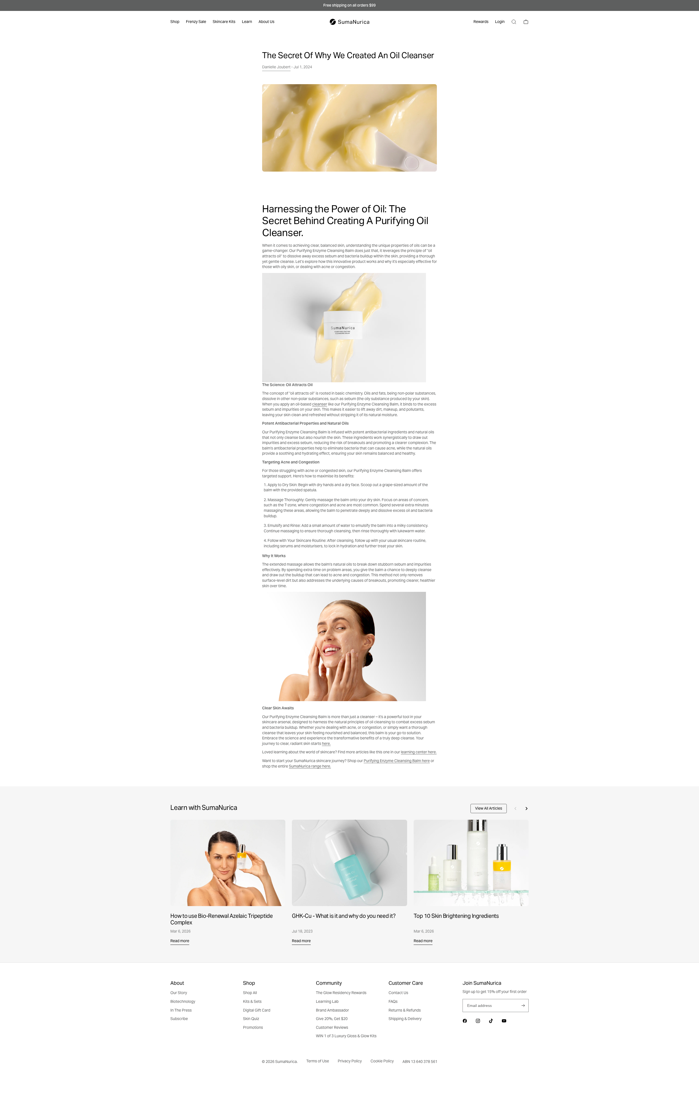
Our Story (178, 992)
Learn (247, 21)
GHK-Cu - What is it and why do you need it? (343, 915)
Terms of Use (317, 1061)
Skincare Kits (224, 21)
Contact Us (398, 992)
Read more (179, 940)
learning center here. (419, 752)
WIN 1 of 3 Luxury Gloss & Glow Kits (346, 1035)
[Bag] (526, 22)
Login (500, 21)
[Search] (514, 22)
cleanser (319, 404)
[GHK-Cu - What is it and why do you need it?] (349, 863)
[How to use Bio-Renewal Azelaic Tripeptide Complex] (227, 863)
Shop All (250, 992)
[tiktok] (491, 1021)
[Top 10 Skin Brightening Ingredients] (471, 863)
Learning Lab (327, 1001)
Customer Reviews (332, 1027)
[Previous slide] (515, 808)
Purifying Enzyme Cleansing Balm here (397, 760)
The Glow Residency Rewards (341, 992)
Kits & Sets (252, 1001)
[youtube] (504, 1021)
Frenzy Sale (196, 21)
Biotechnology (182, 1001)
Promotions (253, 1027)
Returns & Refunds (405, 1010)
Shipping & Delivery (405, 1018)
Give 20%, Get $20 (332, 1018)
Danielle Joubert (276, 66)
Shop (174, 21)
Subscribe (523, 1005)
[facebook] (465, 1021)
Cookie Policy (382, 1061)
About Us (266, 21)
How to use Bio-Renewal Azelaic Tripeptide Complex (221, 919)
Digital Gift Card (256, 1010)
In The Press (181, 1010)
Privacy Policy (350, 1061)
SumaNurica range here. (310, 766)
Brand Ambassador (332, 1010)
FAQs (393, 1001)
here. (326, 743)
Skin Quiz (251, 1018)
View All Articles (488, 808)
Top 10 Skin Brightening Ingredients (456, 915)
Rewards (480, 21)
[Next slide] (526, 808)
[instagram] (478, 1021)
